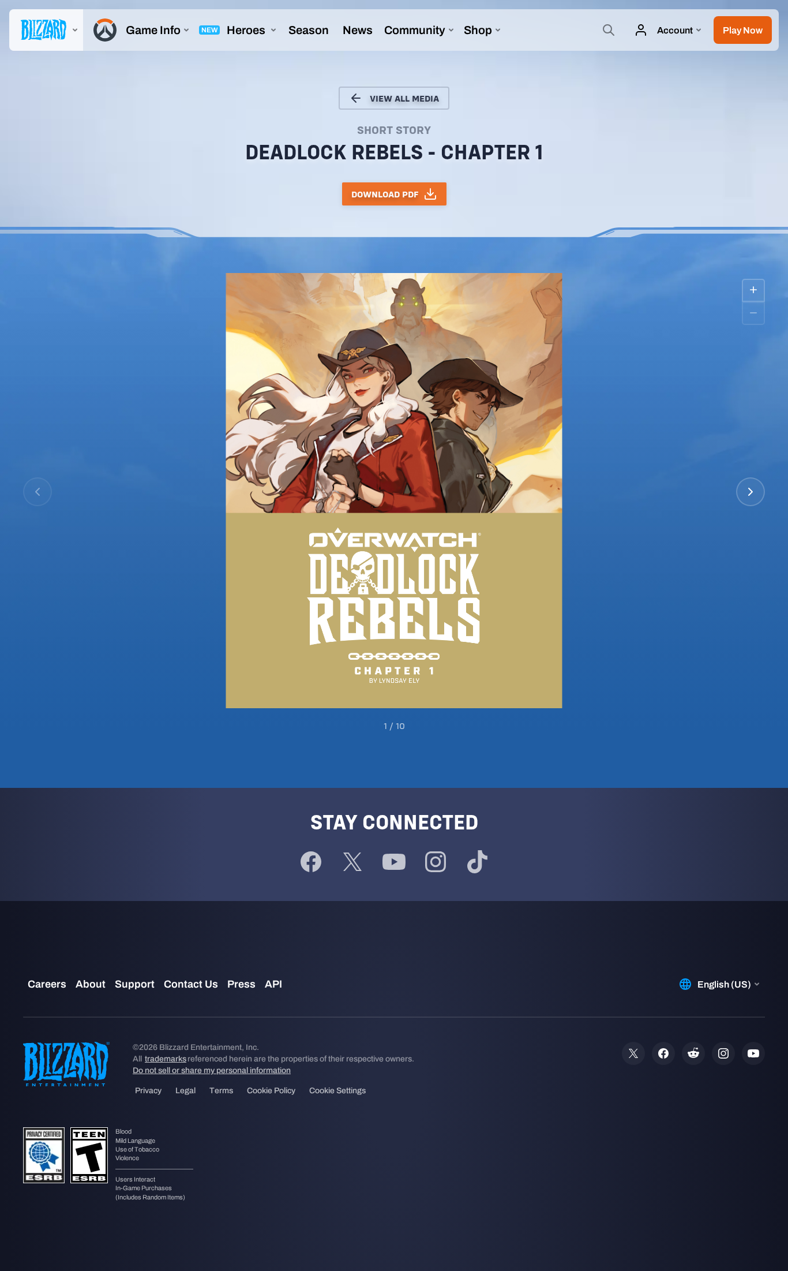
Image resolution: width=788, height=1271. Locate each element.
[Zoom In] (753, 290)
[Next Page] (750, 491)
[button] (743, 30)
